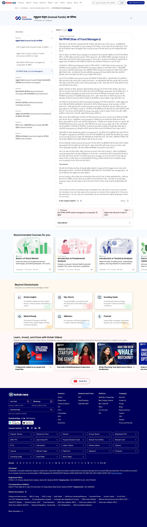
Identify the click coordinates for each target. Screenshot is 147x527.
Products (21, 3)
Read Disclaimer (116, 473)
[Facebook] (39, 428)
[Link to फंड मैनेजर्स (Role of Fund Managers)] (34, 71)
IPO (81, 3)
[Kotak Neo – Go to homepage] (9, 2)
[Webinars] (73, 320)
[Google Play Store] (15, 423)
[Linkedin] (36, 428)
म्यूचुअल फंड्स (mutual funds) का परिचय (39, 8)
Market (50, 3)
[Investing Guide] (113, 300)
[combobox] (104, 3)
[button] (136, 2)
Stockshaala (24, 8)
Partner (62, 3)
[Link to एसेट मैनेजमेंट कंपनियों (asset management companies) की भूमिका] (34, 63)
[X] (24, 428)
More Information (15, 511)
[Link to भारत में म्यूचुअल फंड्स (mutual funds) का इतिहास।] (34, 47)
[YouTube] (28, 428)
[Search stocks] (93, 3)
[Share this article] (131, 18)
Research (43, 3)
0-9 (101, 463)
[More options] (50, 367)
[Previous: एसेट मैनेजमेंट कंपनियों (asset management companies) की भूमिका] (79, 212)
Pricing (35, 3)
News (76, 3)
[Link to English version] (67, 30)
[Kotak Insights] (33, 300)
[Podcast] (113, 320)
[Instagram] (32, 428)
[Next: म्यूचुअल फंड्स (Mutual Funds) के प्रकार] (117, 212)
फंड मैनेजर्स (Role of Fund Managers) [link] (61, 8)
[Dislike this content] (81, 201)
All (104, 463)
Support (69, 3)
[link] (20, 401)
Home (16, 8)
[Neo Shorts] (73, 300)
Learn (56, 3)
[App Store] (28, 423)
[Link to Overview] (34, 32)
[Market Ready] (33, 320)
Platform (28, 3)
